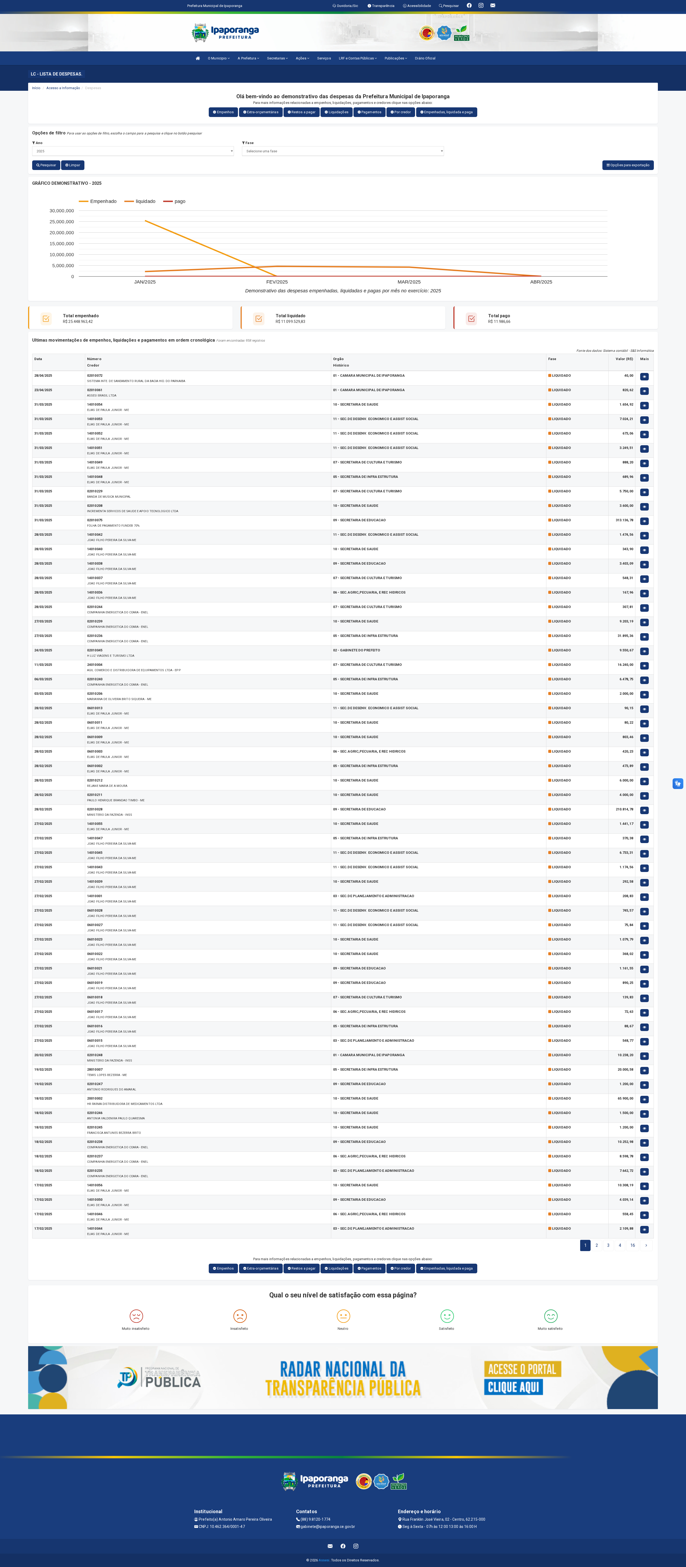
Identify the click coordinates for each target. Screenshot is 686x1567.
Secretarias (276, 58)
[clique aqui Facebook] (343, 1546)
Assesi (324, 1560)
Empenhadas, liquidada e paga (448, 112)
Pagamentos (371, 112)
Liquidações (338, 112)
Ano (38, 143)
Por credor (402, 112)
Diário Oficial (425, 58)
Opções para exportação (630, 165)
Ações (301, 58)
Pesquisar (48, 165)
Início (36, 88)
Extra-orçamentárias (262, 112)
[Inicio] (198, 58)
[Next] (646, 1245)
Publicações (395, 58)
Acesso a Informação (63, 88)
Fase (249, 143)
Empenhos (225, 112)
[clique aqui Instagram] (356, 1546)
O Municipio (218, 58)
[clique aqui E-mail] (330, 1546)
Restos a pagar (303, 112)
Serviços (324, 58)
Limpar (74, 165)
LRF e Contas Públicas (357, 58)
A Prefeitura (247, 58)
